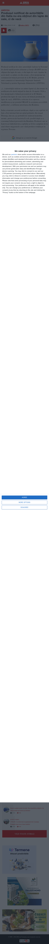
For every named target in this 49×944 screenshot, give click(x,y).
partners (14, 154)
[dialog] (24, 472)
